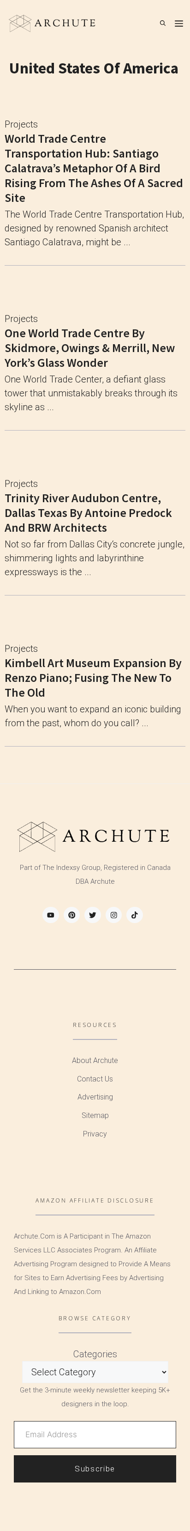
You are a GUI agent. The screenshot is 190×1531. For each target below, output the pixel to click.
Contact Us (95, 1079)
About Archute (95, 1060)
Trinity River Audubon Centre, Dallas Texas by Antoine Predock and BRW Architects (88, 512)
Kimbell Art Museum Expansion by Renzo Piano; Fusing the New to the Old (93, 677)
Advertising (95, 1097)
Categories (95, 1354)
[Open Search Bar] (163, 23)
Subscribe (95, 1468)
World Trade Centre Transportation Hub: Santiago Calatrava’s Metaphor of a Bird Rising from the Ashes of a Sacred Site (94, 168)
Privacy (95, 1134)
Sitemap (95, 1115)
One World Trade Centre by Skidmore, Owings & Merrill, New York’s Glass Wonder (90, 347)
